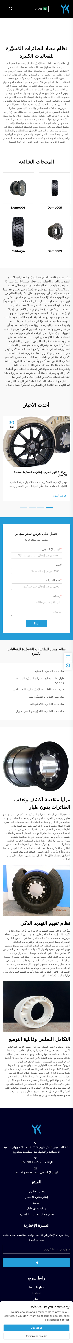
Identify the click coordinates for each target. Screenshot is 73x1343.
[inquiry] (68, 657)
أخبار (36, 1299)
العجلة (36, 1202)
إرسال (36, 623)
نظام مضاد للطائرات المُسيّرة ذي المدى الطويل (40, 711)
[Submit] (36, 1262)
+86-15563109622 (32, 1162)
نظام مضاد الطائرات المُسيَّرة (49, 671)
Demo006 (18, 207)
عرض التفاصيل (55, 188)
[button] (49, 507)
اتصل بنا (36, 1293)
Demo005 (54, 207)
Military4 (18, 251)
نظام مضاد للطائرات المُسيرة (36, 1214)
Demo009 (54, 251)
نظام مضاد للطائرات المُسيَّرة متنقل (46, 696)
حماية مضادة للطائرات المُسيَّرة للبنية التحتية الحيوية (37, 689)
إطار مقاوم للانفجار (36, 1197)
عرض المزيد (59, 495)
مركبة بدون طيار (36, 1208)
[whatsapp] (68, 665)
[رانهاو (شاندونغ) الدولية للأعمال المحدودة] (65, 8)
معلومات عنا (36, 1287)
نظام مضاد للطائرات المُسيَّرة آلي (47, 704)
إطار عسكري (36, 1191)
